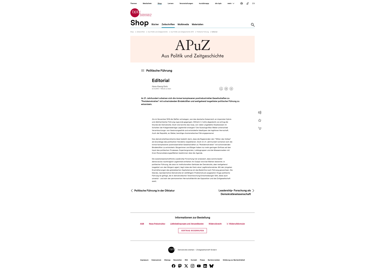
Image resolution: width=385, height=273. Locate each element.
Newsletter (177, 260)
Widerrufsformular (237, 224)
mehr (230, 3)
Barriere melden (214, 260)
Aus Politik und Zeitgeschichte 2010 (182, 32)
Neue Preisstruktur (157, 224)
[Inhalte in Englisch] (253, 4)
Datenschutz (156, 260)
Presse (202, 260)
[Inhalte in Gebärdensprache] (247, 4)
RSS (186, 260)
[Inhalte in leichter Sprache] (241, 4)
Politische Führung (203, 32)
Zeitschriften (141, 32)
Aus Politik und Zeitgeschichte (158, 32)
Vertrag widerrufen (192, 231)
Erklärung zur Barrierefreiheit (234, 260)
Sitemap (167, 260)
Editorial (214, 32)
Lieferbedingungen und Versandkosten (187, 224)
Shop (132, 32)
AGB (142, 224)
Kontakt (194, 260)
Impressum (144, 260)
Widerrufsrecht (215, 224)
